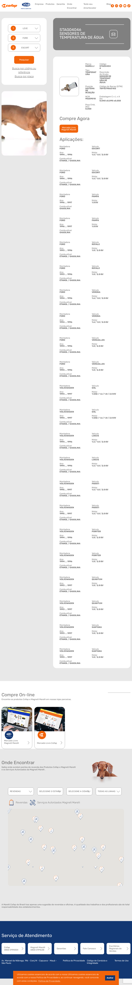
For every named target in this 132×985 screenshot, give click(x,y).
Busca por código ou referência (24, 70)
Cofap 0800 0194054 (11, 948)
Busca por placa (24, 76)
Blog (108, 4)
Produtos (50, 4)
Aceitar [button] (110, 978)
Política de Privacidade (74, 960)
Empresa (39, 4)
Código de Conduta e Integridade (97, 961)
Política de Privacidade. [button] (49, 981)
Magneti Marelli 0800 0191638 (37, 948)
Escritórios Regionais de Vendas (115, 948)
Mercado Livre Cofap (47, 743)
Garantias (61, 948)
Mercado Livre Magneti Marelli (68, 128)
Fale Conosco (89, 948)
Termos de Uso (122, 960)
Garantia (61, 4)
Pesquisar (24, 60)
